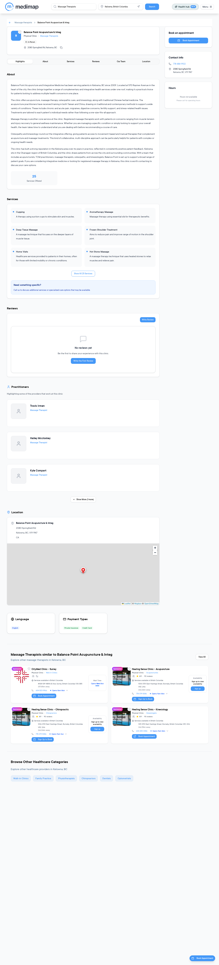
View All (202, 657)
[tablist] (83, 61)
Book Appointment (191, 40)
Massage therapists (23, 22)
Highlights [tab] (20, 61)
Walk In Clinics (51, 673)
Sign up (198, 689)
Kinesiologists (151, 713)
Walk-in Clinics (20, 778)
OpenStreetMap (151, 603)
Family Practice (43, 778)
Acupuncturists (152, 673)
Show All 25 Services (83, 273)
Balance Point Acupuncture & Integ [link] (53, 22)
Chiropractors (51, 713)
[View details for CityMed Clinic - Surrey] (59, 684)
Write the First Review (83, 360)
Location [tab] (146, 61)
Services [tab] (70, 61)
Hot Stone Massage (99, 251)
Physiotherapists (66, 778)
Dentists (106, 778)
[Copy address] (61, 47)
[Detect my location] (138, 6)
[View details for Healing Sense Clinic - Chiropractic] (59, 725)
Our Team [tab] (121, 61)
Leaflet (127, 603)
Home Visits (22, 251)
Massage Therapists (49, 36)
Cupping (20, 211)
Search (152, 6)
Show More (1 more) (85, 499)
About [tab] (45, 61)
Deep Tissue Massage (27, 229)
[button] (83, 570)
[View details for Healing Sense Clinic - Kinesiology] (159, 725)
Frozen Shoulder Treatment (103, 229)
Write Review (148, 319)
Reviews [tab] (96, 61)
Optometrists (124, 778)
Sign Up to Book (145, 699)
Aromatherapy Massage (101, 211)
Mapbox (138, 603)
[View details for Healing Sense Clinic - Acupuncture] (159, 684)
